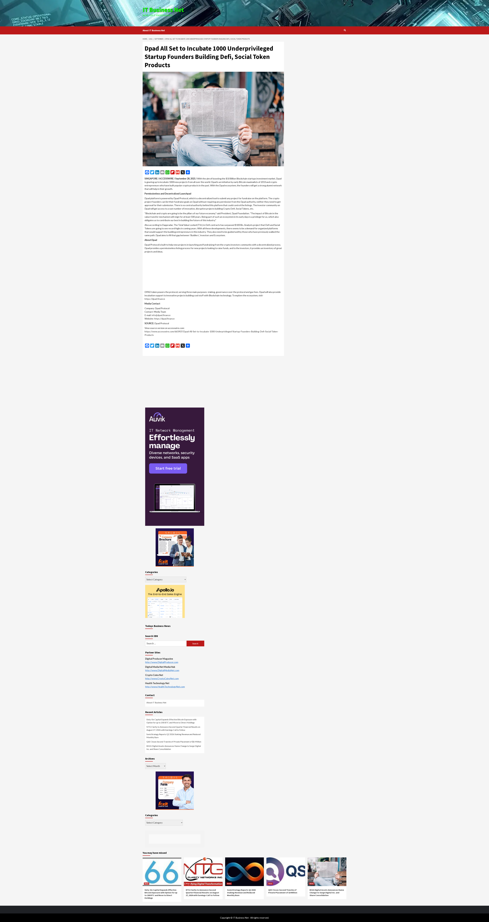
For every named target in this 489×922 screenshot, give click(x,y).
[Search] (344, 30)
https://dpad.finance (155, 298)
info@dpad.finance (161, 315)
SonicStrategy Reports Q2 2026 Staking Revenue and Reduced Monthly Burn (173, 735)
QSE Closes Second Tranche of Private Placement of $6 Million (173, 741)
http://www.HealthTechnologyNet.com (165, 686)
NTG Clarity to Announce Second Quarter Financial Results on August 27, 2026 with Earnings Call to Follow (173, 728)
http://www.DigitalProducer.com (161, 662)
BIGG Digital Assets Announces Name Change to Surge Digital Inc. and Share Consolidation (173, 747)
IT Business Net (163, 10)
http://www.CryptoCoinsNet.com (162, 678)
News (146, 884)
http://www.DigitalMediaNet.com (162, 670)
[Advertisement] (278, 12)
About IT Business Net (154, 30)
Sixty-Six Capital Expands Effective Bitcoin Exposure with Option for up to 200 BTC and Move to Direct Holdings (171, 721)
